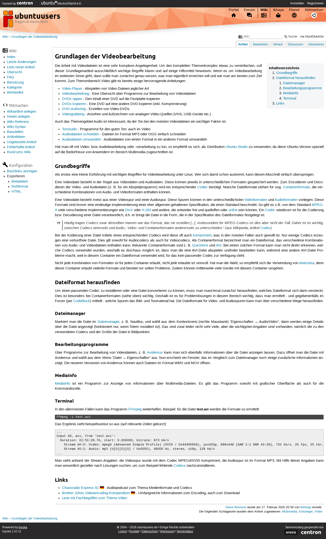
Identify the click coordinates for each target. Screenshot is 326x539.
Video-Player (72, 89)
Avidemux (155, 353)
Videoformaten (255, 200)
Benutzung (15, 82)
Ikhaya (278, 9)
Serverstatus (185, 531)
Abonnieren (316, 44)
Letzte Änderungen (21, 62)
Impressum (167, 531)
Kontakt (134, 531)
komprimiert (202, 235)
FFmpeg (135, 409)
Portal (234, 9)
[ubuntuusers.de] (32, 20)
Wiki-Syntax (16, 127)
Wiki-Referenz (18, 122)
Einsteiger (306, 511)
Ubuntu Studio (236, 147)
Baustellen (15, 132)
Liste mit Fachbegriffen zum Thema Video (94, 498)
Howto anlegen (18, 117)
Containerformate (296, 187)
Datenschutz (150, 531)
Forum (249, 9)
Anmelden (297, 3)
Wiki (264, 9)
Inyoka (23, 527)
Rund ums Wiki (19, 152)
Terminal (289, 98)
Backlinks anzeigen (22, 171)
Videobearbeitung (75, 94)
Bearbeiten (260, 44)
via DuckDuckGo (312, 36)
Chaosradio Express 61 (80, 488)
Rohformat (19, 186)
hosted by (9, 3)
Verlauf (278, 44)
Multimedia (289, 511)
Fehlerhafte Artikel (21, 147)
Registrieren (315, 3)
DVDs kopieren (74, 104)
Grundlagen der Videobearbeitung (34, 37)
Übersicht (14, 72)
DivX (129, 210)
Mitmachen (314, 9)
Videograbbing (73, 114)
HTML (16, 191)
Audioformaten (286, 200)
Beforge (305, 507)
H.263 (146, 210)
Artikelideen (16, 137)
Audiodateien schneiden (80, 134)
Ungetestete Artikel (21, 142)
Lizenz (122, 531)
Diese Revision (236, 507)
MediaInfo (290, 93)
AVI (218, 245)
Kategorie (14, 87)
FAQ (10, 77)
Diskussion (295, 44)
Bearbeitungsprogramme (302, 88)
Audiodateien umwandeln (81, 139)
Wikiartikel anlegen (21, 112)
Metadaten (19, 181)
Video (318, 511)
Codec (202, 187)
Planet (294, 9)
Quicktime (200, 245)
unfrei (233, 210)
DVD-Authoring (74, 109)
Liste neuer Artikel (21, 67)
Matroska (306, 263)
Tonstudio (69, 129)
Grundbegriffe (286, 73)
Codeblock (81, 301)
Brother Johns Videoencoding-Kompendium (96, 493)
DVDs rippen (72, 99)
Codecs (180, 466)
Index (11, 57)
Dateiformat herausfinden (295, 78)
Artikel (243, 44)
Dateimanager (294, 83)
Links (280, 103)
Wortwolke (15, 92)
